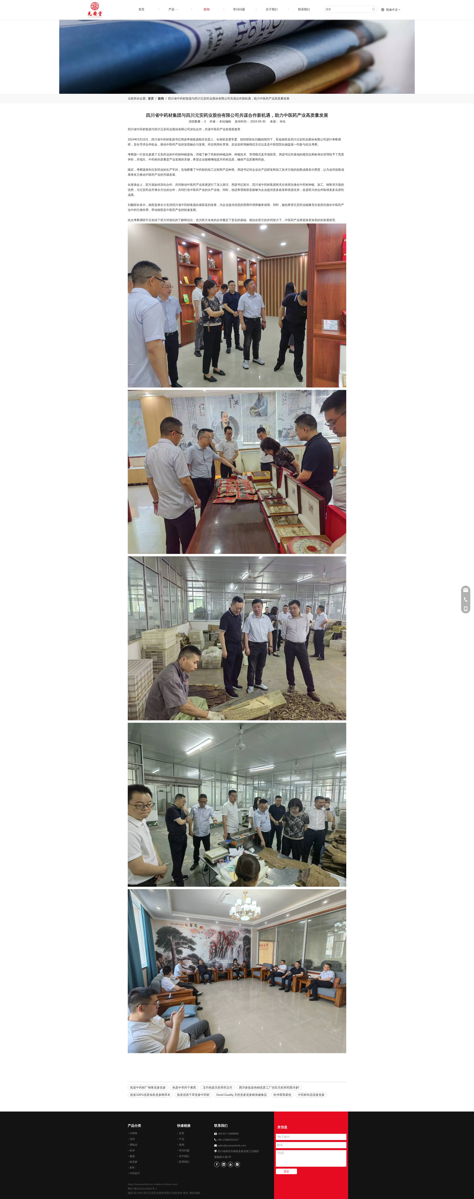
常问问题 (184, 1150)
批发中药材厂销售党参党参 (148, 1087)
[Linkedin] (223, 1164)
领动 (185, 1192)
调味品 (133, 1144)
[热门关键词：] (373, 9)
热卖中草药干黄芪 (184, 1087)
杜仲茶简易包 (282, 1094)
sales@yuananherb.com (232, 1145)
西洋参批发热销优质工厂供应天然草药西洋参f (269, 1087)
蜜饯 (132, 1156)
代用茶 (133, 1133)
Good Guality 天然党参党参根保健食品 (241, 1094)
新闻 (181, 1144)
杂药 (132, 1167)
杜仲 (132, 1150)
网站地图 (195, 1192)
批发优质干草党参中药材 (193, 1094)
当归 (132, 1138)
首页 (181, 1133)
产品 (181, 1138)
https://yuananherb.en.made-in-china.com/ (153, 1184)
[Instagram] (237, 1164)
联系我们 (184, 1161)
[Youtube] (230, 1164)
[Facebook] (216, 1164)
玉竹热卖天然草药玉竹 (217, 1087)
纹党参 (133, 1161)
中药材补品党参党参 (311, 1094)
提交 (286, 1171)
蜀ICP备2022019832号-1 (142, 1188)
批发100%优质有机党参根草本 (150, 1094)
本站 (283, 121)
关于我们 (184, 1156)
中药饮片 (135, 1173)
